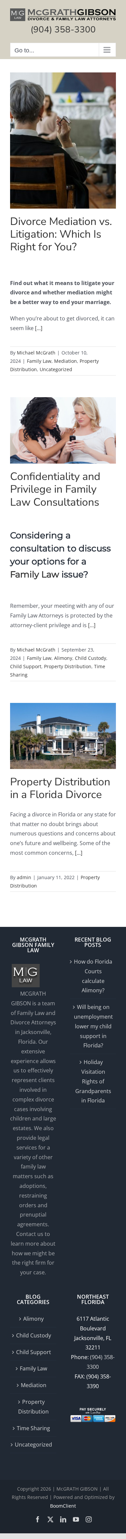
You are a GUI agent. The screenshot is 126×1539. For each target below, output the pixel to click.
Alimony (63, 658)
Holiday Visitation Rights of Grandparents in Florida (93, 1081)
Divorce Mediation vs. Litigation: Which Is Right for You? (61, 234)
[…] (38, 328)
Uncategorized (56, 369)
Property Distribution (67, 666)
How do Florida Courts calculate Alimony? (93, 976)
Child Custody (90, 658)
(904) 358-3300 (63, 29)
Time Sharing (33, 1428)
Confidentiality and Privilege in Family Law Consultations (55, 489)
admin (24, 877)
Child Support (25, 666)
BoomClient (63, 1506)
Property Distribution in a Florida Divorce (60, 788)
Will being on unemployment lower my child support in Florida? (93, 1026)
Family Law (39, 361)
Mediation (65, 361)
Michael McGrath (36, 352)
